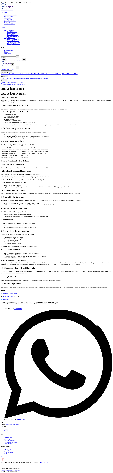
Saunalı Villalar (8, 443)
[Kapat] (12, 64)
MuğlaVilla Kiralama (9, 38)
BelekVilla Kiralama (12, 35)
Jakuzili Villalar (8, 19)
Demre (24, 78)
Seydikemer (39, 78)
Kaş (14, 78)
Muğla (27, 78)
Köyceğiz (45, 78)
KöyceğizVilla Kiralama (13, 44)
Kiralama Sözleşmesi (9, 453)
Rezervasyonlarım (8, 50)
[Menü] (23, 59)
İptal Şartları (7, 450)
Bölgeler (3, 27)
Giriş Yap (15, 60)
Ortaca (34, 78)
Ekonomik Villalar (9, 16)
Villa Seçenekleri (5, 12)
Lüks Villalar (7, 18)
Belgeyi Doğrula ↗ (44, 462)
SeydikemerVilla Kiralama (14, 42)
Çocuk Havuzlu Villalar (10, 21)
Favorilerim (6, 84)
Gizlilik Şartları (8, 449)
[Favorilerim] (2, 60)
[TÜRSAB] (6, 467)
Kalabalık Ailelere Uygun (10, 442)
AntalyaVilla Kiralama (10, 30)
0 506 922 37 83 (18, 309)
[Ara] (17, 56)
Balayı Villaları (8, 22)
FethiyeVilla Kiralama (13, 39)
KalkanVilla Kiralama (13, 33)
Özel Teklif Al (9, 60)
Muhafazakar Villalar (9, 24)
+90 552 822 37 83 (8, 296)
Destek (3, 80)
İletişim (6, 52)
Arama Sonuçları (8, 53)
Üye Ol (20, 60)
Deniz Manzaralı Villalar (10, 15)
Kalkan (17, 78)
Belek (20, 78)
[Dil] (4, 59)
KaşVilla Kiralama (12, 32)
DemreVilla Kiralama (13, 36)
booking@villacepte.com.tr (10, 293)
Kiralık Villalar (9, 10)
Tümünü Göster (5, 74)
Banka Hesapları (8, 452)
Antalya (11, 78)
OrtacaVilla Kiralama (13, 41)
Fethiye (31, 78)
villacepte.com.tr (7, 299)
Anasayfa (3, 10)
